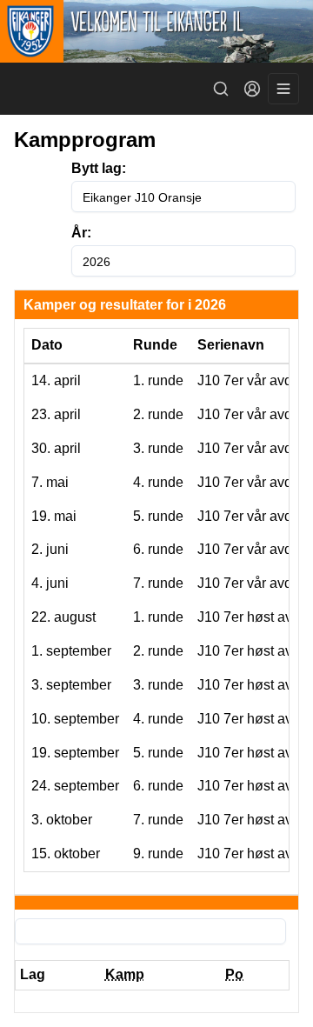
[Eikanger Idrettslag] (156, 31)
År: (81, 232)
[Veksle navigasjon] (283, 88)
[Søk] (220, 88)
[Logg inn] (252, 88)
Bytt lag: (98, 168)
